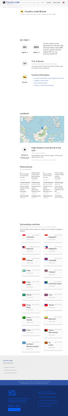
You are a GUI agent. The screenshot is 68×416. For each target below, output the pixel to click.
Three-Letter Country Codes (10, 372)
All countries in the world (9, 367)
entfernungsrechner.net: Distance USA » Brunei (45, 160)
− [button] (21, 120)
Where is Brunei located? (40, 83)
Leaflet (56, 142)
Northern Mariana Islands (32, 346)
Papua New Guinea (53, 332)
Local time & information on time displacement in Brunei (49, 78)
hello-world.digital (14, 409)
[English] (63, 2)
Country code (13, 2)
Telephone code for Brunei (41, 80)
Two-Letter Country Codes (10, 370)
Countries (48, 2)
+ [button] (21, 118)
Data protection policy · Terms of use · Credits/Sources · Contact (34, 383)
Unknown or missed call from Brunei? (44, 85)
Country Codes (56, 2)
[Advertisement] (10, 31)
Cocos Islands (29, 320)
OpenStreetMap (61, 142)
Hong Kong (29, 307)
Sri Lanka (52, 345)
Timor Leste (29, 284)
